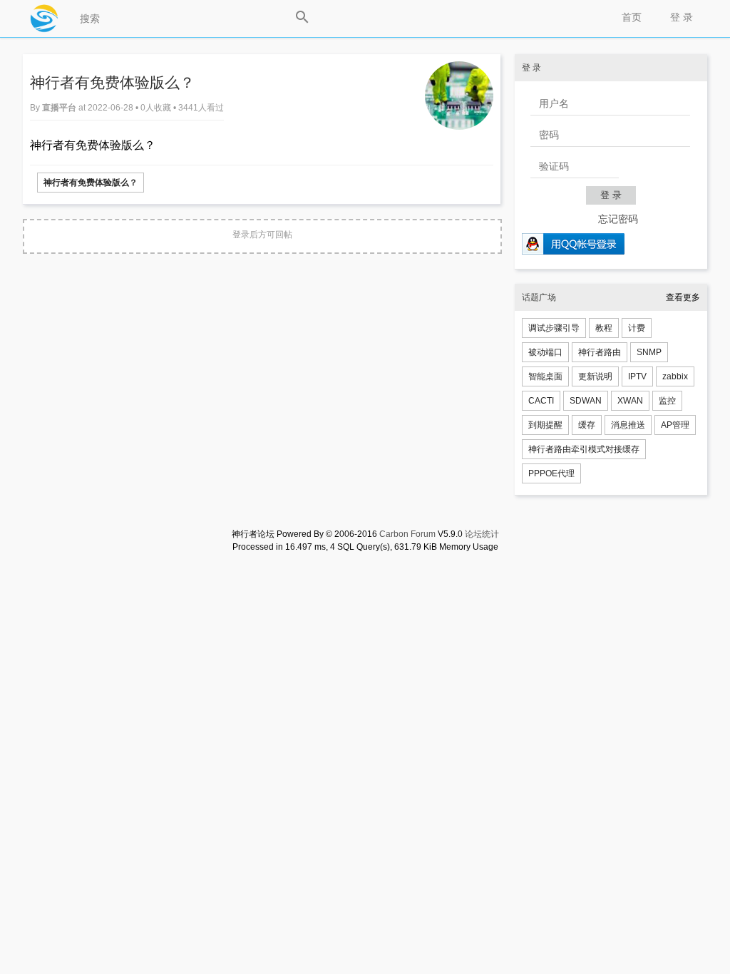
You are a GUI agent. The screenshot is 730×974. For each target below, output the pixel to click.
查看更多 (683, 297)
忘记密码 (618, 219)
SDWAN (586, 401)
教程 (603, 328)
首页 (632, 17)
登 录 (681, 17)
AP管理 (675, 425)
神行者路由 (599, 352)
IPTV (637, 376)
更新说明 (595, 376)
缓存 (586, 425)
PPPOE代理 (551, 473)
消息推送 (628, 425)
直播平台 (60, 108)
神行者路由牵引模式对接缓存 (583, 449)
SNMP (649, 352)
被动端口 (545, 352)
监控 (667, 401)
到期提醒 (545, 425)
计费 (636, 328)
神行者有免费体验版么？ (90, 183)
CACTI (541, 401)
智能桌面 (545, 376)
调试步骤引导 (554, 328)
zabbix (675, 376)
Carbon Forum (407, 534)
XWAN (630, 401)
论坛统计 (482, 534)
